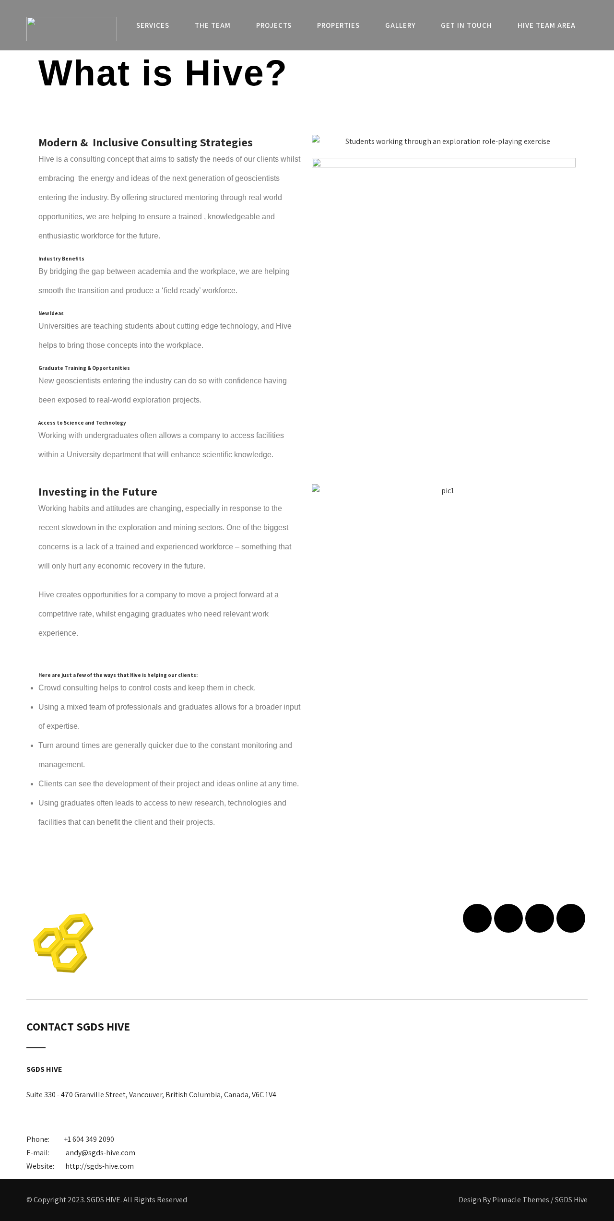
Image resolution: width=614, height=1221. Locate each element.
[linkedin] (570, 918)
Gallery (400, 25)
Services (152, 25)
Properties (338, 25)
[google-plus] (539, 918)
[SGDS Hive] (71, 29)
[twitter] (508, 918)
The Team (213, 25)
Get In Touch (466, 25)
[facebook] (477, 918)
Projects (274, 25)
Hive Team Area (547, 25)
